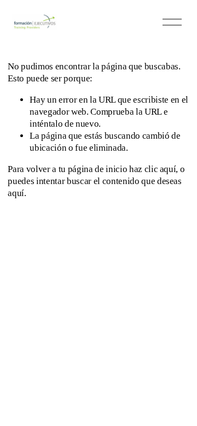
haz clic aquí (152, 169)
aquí (16, 193)
